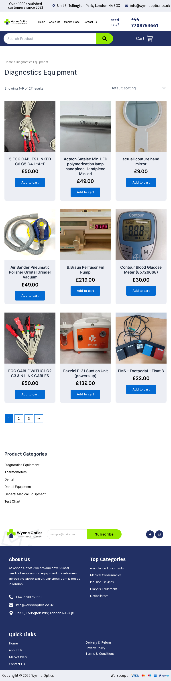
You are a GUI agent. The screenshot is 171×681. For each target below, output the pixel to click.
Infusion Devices (102, 582)
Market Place (72, 22)
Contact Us (90, 22)
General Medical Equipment (25, 494)
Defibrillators (99, 596)
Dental (9, 479)
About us (54, 22)
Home (41, 22)
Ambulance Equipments (107, 568)
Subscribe (104, 534)
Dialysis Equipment (103, 589)
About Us (15, 650)
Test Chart (12, 501)
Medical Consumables (106, 575)
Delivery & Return (98, 642)
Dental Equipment (17, 487)
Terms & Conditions (100, 653)
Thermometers (15, 472)
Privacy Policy (95, 648)
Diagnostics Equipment (21, 465)
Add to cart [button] (30, 182)
